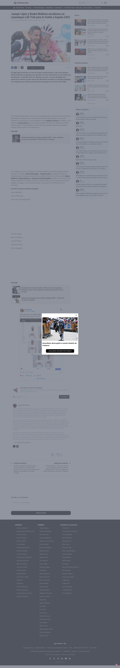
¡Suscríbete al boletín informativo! (60, 351)
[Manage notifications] (116, 665)
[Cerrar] (76, 315)
